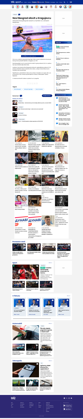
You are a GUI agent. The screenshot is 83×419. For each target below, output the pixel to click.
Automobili (31, 405)
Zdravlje (22, 402)
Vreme (39, 407)
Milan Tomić (16, 314)
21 (67, 300)
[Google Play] (67, 405)
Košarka (29, 2)
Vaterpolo (15, 14)
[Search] (67, 2)
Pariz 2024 (61, 249)
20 (50, 380)
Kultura (21, 405)
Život (12, 407)
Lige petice (43, 265)
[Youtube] (71, 398)
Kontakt (47, 411)
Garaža (42, 326)
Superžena (22, 407)
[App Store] (67, 409)
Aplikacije (48, 408)
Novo (22, 2)
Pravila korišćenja (49, 405)
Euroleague (52, 2)
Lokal (30, 407)
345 (57, 97)
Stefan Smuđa (32, 314)
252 (57, 104)
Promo (15, 385)
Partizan (29, 286)
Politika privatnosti (50, 407)
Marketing (48, 402)
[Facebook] (64, 398)
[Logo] (16, 2)
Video (39, 402)
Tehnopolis (31, 404)
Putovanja (22, 404)
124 (57, 118)
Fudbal (25, 2)
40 (16, 101)
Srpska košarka (16, 286)
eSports (30, 402)
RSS (46, 410)
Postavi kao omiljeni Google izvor (29, 56)
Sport (12, 404)
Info (12, 402)
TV (38, 404)
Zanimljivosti (29, 349)
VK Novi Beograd (17, 89)
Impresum (48, 404)
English (39, 405)
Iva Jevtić (46, 314)
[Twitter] (66, 398)
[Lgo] (71, 2)
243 (57, 113)
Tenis (57, 2)
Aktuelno (15, 349)
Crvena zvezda (21, 119)
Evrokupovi (21, 107)
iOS (41, 363)
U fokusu (61, 2)
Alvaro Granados (39, 89)
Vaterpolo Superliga (28, 89)
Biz (11, 405)
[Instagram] (69, 398)
